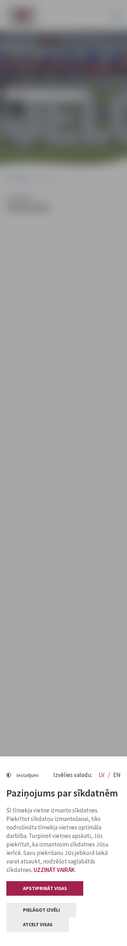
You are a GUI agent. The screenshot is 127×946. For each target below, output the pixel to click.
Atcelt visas (38, 924)
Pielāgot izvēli (41, 910)
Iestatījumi (27, 775)
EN (117, 775)
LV (102, 775)
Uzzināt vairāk (54, 870)
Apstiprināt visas (45, 888)
